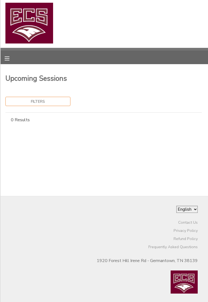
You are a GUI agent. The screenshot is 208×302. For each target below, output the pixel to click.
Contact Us (188, 222)
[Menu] (11, 58)
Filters (38, 101)
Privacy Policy (186, 230)
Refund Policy (186, 238)
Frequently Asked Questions (173, 247)
